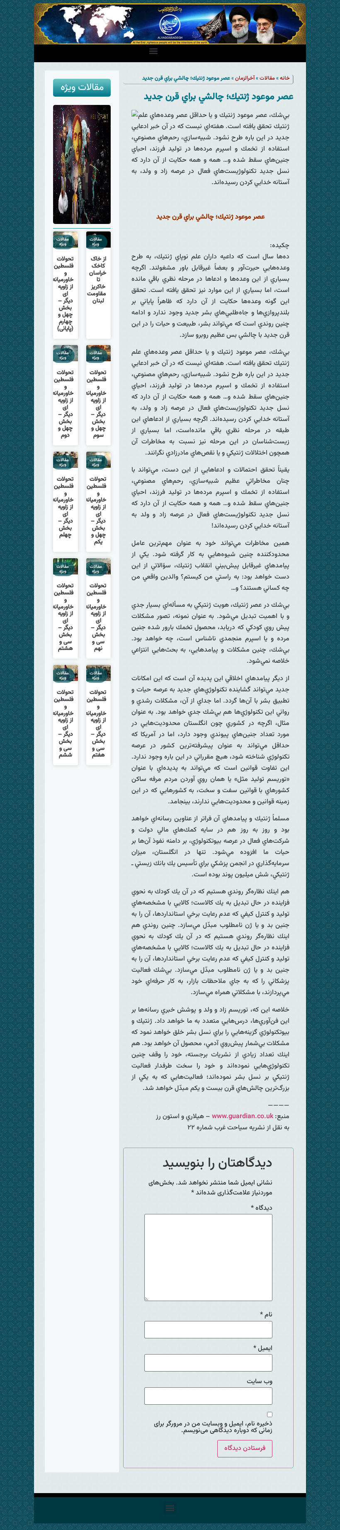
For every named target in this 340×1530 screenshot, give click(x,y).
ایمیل (262, 1348)
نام (266, 1315)
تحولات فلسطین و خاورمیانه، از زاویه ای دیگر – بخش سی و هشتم (62, 617)
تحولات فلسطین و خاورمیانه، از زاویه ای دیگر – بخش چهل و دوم (62, 404)
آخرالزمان (245, 78)
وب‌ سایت (259, 1382)
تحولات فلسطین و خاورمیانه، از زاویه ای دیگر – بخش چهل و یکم (94, 511)
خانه (285, 78)
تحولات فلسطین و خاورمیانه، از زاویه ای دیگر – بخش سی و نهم (94, 617)
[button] (153, 51)
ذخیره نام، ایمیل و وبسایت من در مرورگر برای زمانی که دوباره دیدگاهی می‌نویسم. (213, 1427)
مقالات (267, 78)
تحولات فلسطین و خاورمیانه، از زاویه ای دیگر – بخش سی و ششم (62, 724)
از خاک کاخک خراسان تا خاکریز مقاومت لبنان (96, 280)
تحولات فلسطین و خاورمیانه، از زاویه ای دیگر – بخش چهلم (62, 507)
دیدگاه (261, 1208)
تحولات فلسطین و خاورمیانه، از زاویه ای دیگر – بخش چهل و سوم (94, 404)
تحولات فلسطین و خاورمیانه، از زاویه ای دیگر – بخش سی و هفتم (94, 724)
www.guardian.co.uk (242, 1117)
